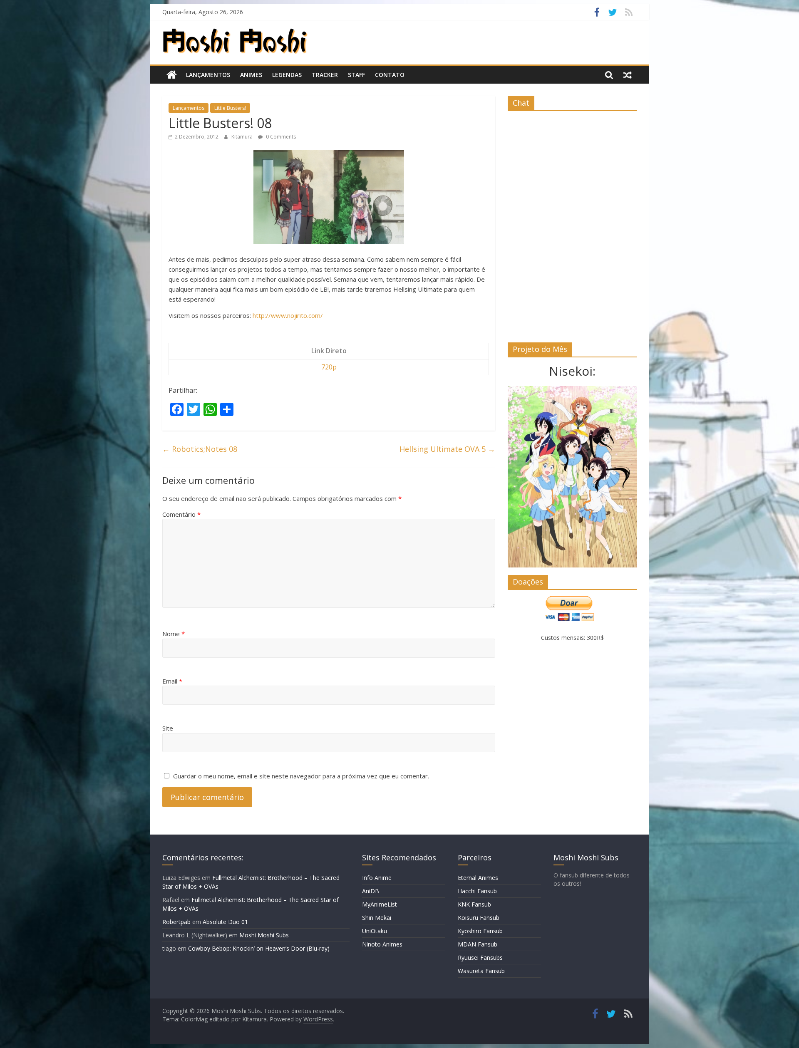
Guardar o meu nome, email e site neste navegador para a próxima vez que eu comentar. (301, 776)
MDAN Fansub (477, 944)
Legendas (287, 75)
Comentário (181, 514)
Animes (251, 75)
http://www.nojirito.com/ (288, 315)
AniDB (370, 891)
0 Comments (280, 136)
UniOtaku (374, 931)
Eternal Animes (478, 878)
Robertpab (176, 922)
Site (167, 728)
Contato (389, 75)
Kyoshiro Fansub (480, 931)
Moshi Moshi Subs (264, 935)
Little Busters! (230, 107)
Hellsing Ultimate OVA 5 (447, 449)
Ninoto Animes (382, 944)
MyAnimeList (379, 904)
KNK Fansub (474, 904)
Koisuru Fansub (478, 918)
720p (329, 367)
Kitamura (242, 136)
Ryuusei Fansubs (480, 957)
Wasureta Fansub (481, 971)
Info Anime (377, 878)
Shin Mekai (376, 918)
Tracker (325, 75)
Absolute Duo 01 (225, 922)
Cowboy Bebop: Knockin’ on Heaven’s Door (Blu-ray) (259, 948)
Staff (356, 75)
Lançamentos (208, 75)
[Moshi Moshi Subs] (171, 75)
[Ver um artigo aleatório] (627, 75)
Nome (173, 633)
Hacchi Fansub (477, 891)
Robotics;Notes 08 (199, 449)
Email (172, 681)
